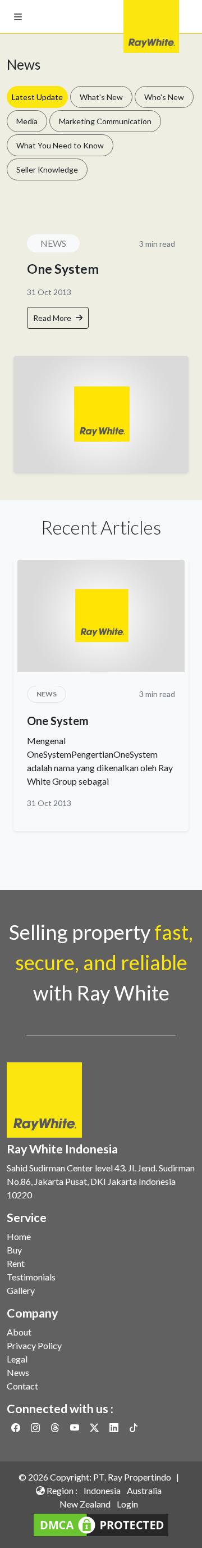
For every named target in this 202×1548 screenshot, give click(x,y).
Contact (22, 1385)
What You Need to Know (60, 145)
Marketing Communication (105, 121)
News (18, 1372)
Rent (16, 1263)
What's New (101, 97)
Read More (52, 318)
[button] (18, 16)
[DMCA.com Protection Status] (101, 1523)
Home (19, 1236)
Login (127, 1504)
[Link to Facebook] (16, 1427)
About (19, 1332)
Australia (144, 1490)
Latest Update (37, 97)
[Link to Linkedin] (114, 1427)
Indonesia (102, 1490)
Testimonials (31, 1276)
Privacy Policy (34, 1345)
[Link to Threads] (55, 1427)
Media (27, 121)
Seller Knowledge (47, 169)
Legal (17, 1359)
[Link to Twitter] (95, 1427)
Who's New (164, 97)
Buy (14, 1249)
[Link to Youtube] (75, 1427)
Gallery (21, 1290)
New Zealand (85, 1504)
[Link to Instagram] (36, 1427)
